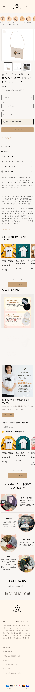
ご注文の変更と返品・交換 (12, 656)
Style (2, 102)
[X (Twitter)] (15, 593)
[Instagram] (6, 593)
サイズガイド (6, 138)
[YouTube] (29, 593)
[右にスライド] (33, 67)
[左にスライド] (2, 67)
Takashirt (14, 689)
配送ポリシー (7, 660)
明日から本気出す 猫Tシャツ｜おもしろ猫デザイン (8, 261)
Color (3, 94)
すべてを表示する (17, 284)
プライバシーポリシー (10, 665)
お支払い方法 (7, 652)
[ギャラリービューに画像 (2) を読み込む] (17, 67)
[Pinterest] (19, 593)
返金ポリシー (7, 669)
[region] (17, 20)
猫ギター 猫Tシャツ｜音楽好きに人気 (22, 260)
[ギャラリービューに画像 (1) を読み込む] (8, 67)
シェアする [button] (6, 229)
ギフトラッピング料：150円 (13, 122)
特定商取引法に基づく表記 (12, 673)
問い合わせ (6, 647)
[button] (4, 6)
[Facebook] (24, 593)
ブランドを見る (8, 414)
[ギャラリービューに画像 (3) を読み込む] (27, 67)
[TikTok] (10, 593)
